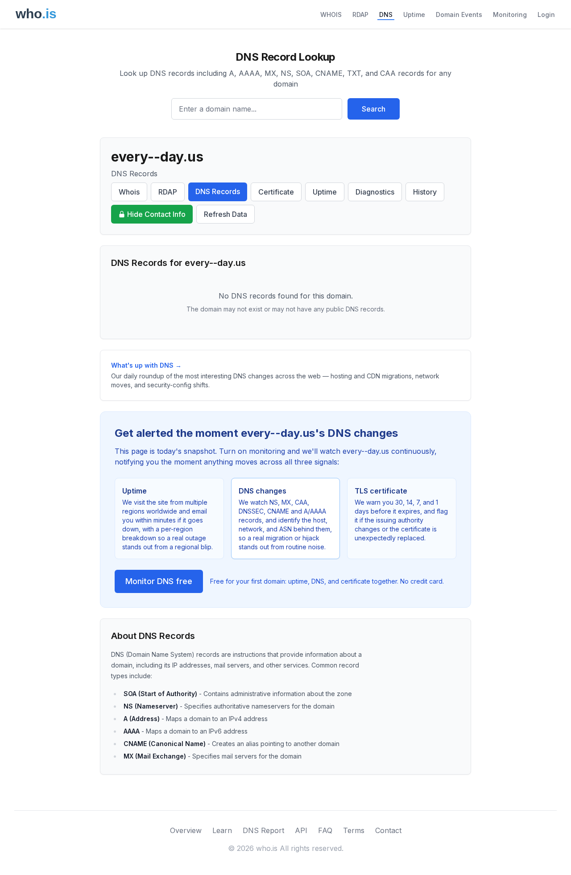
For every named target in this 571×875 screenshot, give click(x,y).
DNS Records (217, 191)
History (425, 191)
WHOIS (331, 14)
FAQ (325, 830)
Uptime (414, 14)
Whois (129, 191)
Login (546, 14)
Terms (353, 830)
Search (373, 108)
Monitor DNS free (158, 581)
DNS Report (263, 830)
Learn (222, 830)
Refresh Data (225, 214)
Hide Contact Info (156, 214)
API (301, 830)
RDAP (360, 14)
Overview (186, 830)
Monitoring (510, 14)
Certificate (276, 191)
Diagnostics (375, 191)
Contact (388, 830)
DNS (386, 14)
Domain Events (459, 14)
